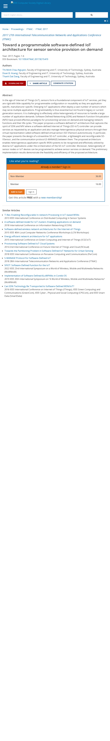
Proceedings (17, 29)
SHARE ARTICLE (39, 83)
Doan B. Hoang (10, 73)
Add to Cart (16, 192)
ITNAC (29, 29)
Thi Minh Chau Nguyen (14, 69)
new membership (51, 197)
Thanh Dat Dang (10, 76)
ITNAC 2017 (41, 29)
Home (5, 29)
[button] (106, 21)
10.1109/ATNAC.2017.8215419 (33, 59)
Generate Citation (63, 83)
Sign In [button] (66, 167)
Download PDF (15, 83)
